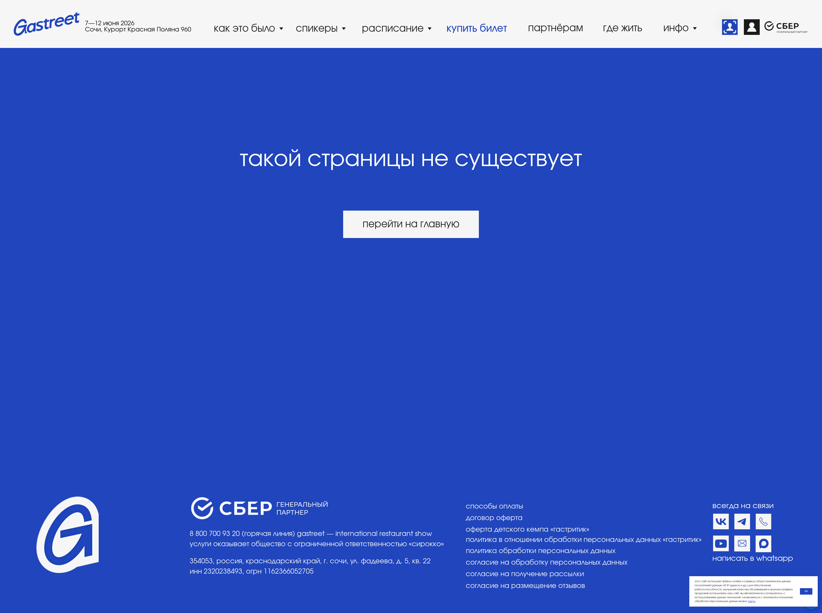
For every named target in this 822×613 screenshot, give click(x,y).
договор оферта (494, 518)
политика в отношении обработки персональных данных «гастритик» (584, 539)
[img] (730, 27)
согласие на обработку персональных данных (546, 562)
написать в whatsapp (752, 558)
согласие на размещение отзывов (525, 585)
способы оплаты (494, 506)
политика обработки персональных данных (540, 551)
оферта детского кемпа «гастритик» (527, 529)
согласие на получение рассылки (525, 574)
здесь (751, 601)
